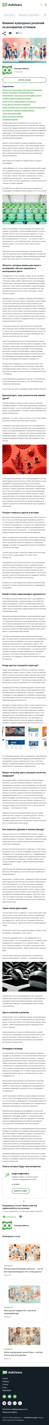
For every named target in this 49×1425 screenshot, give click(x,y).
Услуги (5, 1378)
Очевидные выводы (10, 119)
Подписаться (11, 1217)
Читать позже (24, 80)
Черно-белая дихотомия (11, 113)
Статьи (5, 1384)
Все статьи (9, 15)
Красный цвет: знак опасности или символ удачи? (22, 96)
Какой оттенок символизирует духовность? (19, 102)
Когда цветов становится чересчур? (16, 105)
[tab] (23, 1201)
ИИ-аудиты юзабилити (29, 15)
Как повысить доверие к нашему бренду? (18, 111)
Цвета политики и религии (12, 116)
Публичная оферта (9, 1412)
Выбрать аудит (20, 1191)
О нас (4, 1387)
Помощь (5, 1381)
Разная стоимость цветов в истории (16, 99)
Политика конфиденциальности (14, 1409)
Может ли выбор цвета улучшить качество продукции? (24, 108)
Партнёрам (6, 1390)
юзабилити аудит (31, 1418)
